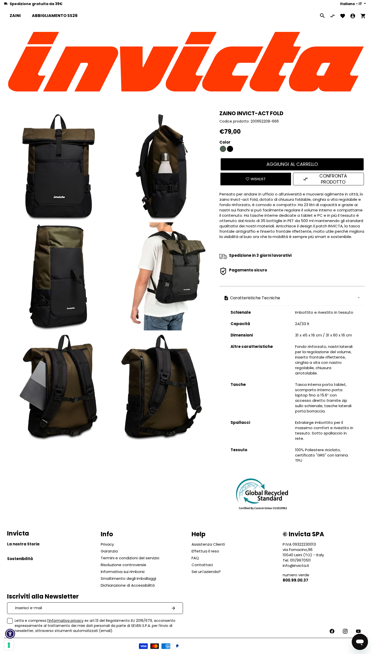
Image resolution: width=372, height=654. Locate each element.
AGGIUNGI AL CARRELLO (292, 164)
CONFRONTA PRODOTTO (333, 179)
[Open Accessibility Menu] (10, 634)
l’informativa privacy (65, 620)
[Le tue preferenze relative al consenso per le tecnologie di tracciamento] (9, 645)
